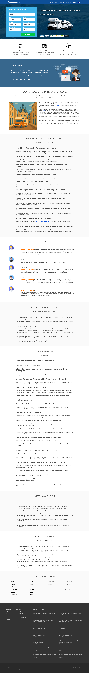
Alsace (13, 581)
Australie (9, 611)
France (31, 586)
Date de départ (12, 22)
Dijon (12, 586)
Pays (10, 12)
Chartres (50, 584)
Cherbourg (69, 581)
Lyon (49, 589)
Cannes (31, 584)
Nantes (13, 592)
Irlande (21, 615)
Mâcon (68, 589)
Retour (24, 17)
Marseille (69, 586)
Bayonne (32, 581)
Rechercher (28, 34)
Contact (74, 2)
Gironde (32, 589)
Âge (23, 27)
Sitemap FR (18, 669)
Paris (8, 615)
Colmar (68, 584)
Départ (10, 17)
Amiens (13, 584)
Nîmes (31, 592)
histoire (58, 105)
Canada (8, 617)
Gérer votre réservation (65, 2)
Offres (51, 2)
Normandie (14, 594)
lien (48, 103)
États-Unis (22, 611)
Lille (49, 586)
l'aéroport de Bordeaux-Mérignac (43, 221)
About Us (80, 669)
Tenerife (8, 619)
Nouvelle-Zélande (23, 617)
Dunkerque (14, 589)
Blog (56, 2)
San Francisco (10, 613)
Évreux (31, 594)
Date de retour (26, 22)
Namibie (22, 613)
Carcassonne (51, 581)
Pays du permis (12, 27)
